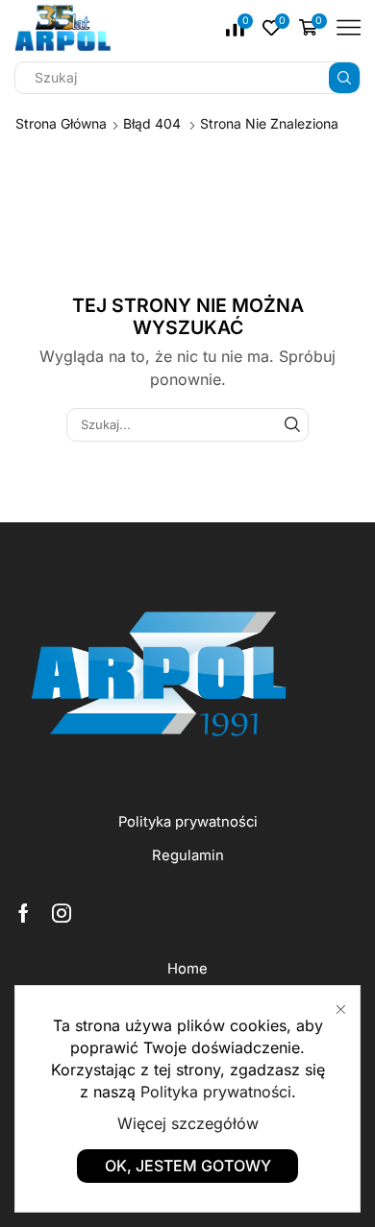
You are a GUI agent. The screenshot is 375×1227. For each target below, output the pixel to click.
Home (187, 968)
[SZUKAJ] (292, 424)
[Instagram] (61, 913)
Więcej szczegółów (188, 1123)
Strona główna (61, 123)
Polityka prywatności (188, 821)
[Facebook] (23, 913)
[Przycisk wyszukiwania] (344, 77)
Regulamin (188, 855)
